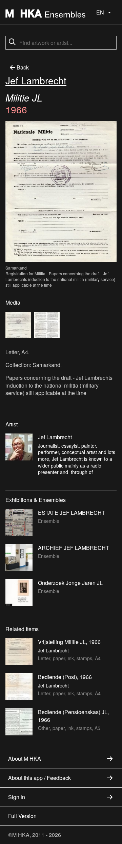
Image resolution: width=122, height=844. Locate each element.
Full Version (22, 816)
